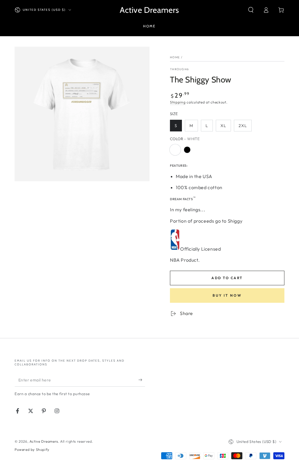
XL (223, 125)
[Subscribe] (141, 380)
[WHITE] (175, 150)
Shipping (178, 102)
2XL (243, 125)
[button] (250, 9)
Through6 (179, 69)
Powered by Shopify (32, 449)
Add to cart (227, 278)
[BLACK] (187, 150)
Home (175, 57)
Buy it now (227, 295)
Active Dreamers (43, 441)
